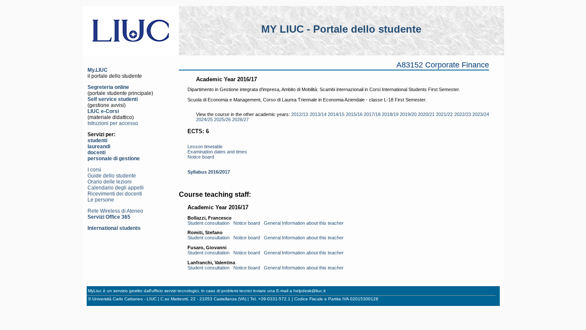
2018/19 (390, 114)
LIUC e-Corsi (103, 111)
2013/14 (318, 114)
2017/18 (372, 114)
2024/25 (204, 119)
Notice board (200, 156)
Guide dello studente (112, 176)
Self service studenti (113, 99)
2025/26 (222, 119)
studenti (97, 141)
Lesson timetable (205, 146)
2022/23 (462, 114)
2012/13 (299, 114)
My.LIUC (98, 70)
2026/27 (240, 119)
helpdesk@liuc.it (309, 290)
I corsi (94, 170)
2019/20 (408, 114)
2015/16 (354, 114)
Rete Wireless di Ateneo (115, 211)
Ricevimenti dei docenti (115, 194)
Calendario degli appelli (116, 188)
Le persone (101, 200)
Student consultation (208, 223)
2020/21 (426, 114)
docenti (97, 153)
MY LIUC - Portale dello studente (341, 29)
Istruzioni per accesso (113, 123)
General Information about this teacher (304, 223)
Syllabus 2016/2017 (208, 171)
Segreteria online (108, 87)
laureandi (99, 147)
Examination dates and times (217, 151)
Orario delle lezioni (110, 182)
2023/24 (480, 114)
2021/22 (444, 114)
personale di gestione (114, 159)
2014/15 (336, 114)
